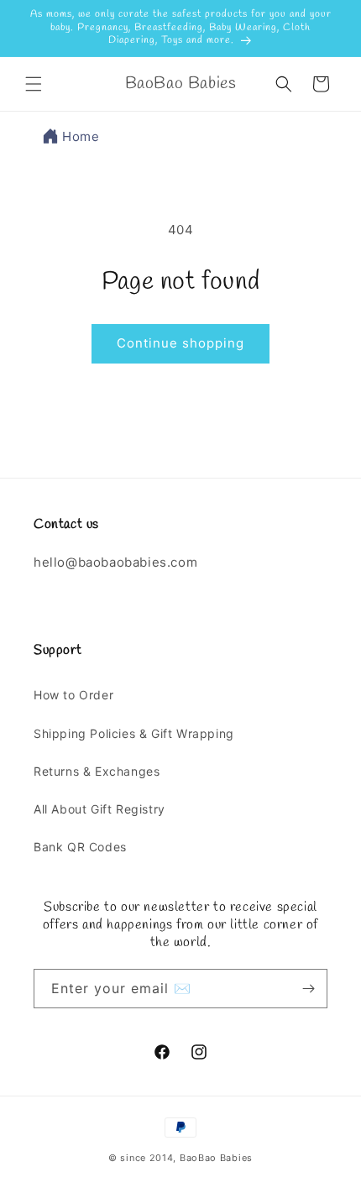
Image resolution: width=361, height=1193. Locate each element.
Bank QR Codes (80, 847)
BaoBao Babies (216, 1158)
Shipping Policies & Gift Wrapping (134, 733)
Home (80, 136)
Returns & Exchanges (97, 771)
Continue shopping (180, 343)
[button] (33, 83)
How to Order (73, 695)
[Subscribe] (308, 988)
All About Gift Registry (99, 809)
